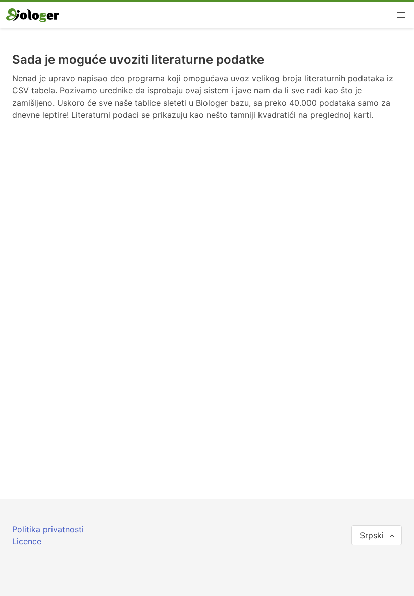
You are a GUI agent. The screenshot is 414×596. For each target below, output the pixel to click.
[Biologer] (32, 15)
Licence (26, 541)
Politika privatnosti (48, 529)
